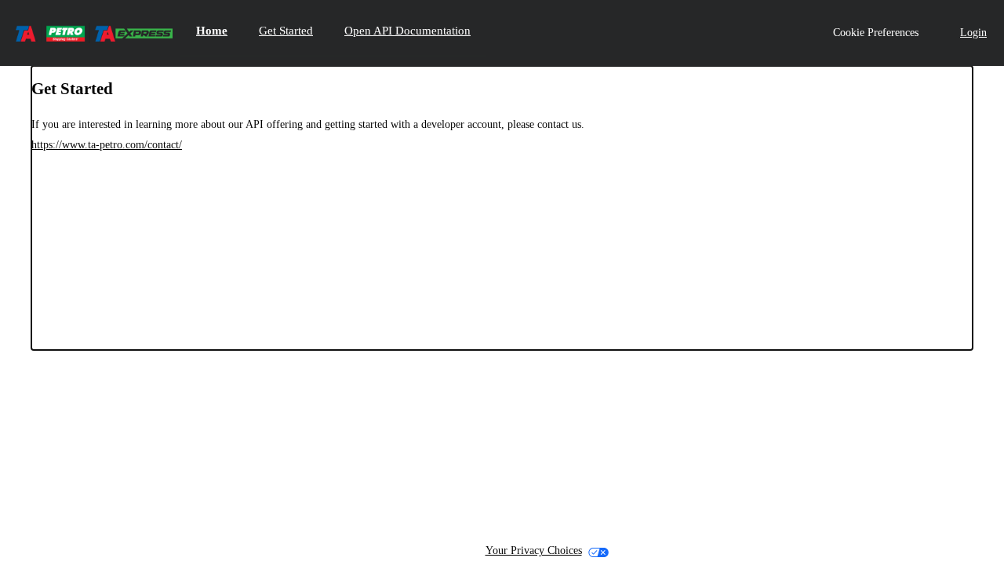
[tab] (211, 32)
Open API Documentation (407, 30)
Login (973, 32)
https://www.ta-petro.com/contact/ (106, 145)
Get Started (286, 30)
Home (211, 30)
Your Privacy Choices (534, 550)
